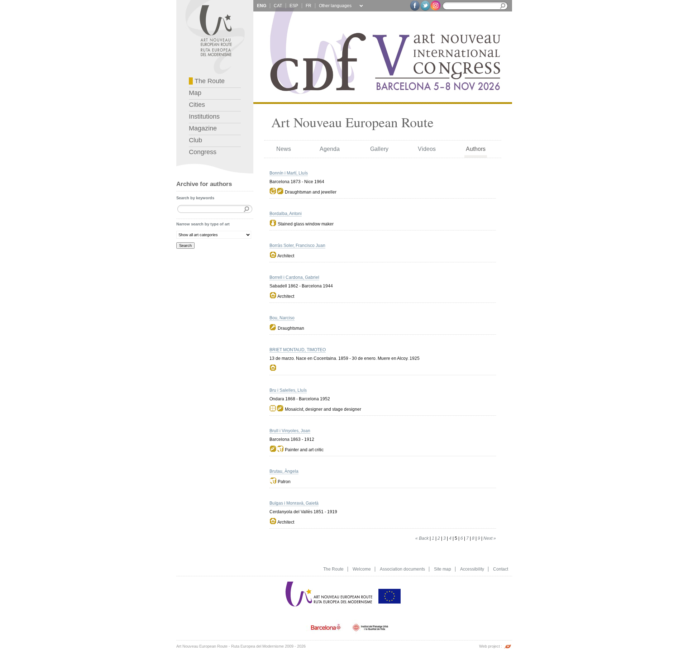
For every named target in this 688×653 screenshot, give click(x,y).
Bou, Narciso (282, 317)
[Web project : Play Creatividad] (507, 646)
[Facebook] (415, 5)
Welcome (362, 569)
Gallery (379, 149)
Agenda (330, 149)
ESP (294, 5)
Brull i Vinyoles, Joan (289, 430)
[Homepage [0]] (214, 2)
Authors (476, 149)
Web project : (491, 646)
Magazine (203, 128)
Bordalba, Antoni (285, 213)
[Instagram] (435, 5)
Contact (500, 569)
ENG (261, 5)
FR (308, 5)
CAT (278, 5)
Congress (202, 152)
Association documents (402, 569)
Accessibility (472, 569)
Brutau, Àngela (283, 471)
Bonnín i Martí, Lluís (288, 173)
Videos (427, 149)
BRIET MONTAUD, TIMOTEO (297, 349)
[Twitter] (425, 5)
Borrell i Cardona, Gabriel (294, 277)
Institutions (204, 116)
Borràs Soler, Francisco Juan (297, 245)
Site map (442, 569)
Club (195, 140)
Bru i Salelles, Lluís (288, 390)
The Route (209, 81)
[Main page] (329, 582)
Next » (489, 538)
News (283, 149)
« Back (422, 538)
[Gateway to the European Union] (389, 582)
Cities (197, 104)
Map (195, 92)
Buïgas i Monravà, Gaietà (294, 503)
